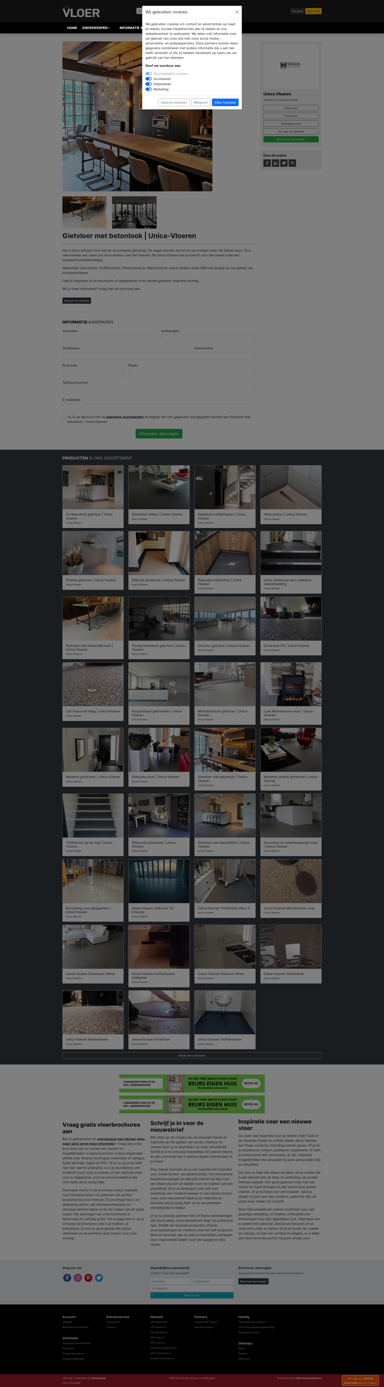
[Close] (237, 12)
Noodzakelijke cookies (170, 74)
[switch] (148, 78)
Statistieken (162, 84)
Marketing (161, 89)
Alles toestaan (225, 102)
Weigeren (201, 102)
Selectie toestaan (174, 102)
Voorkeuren (162, 79)
